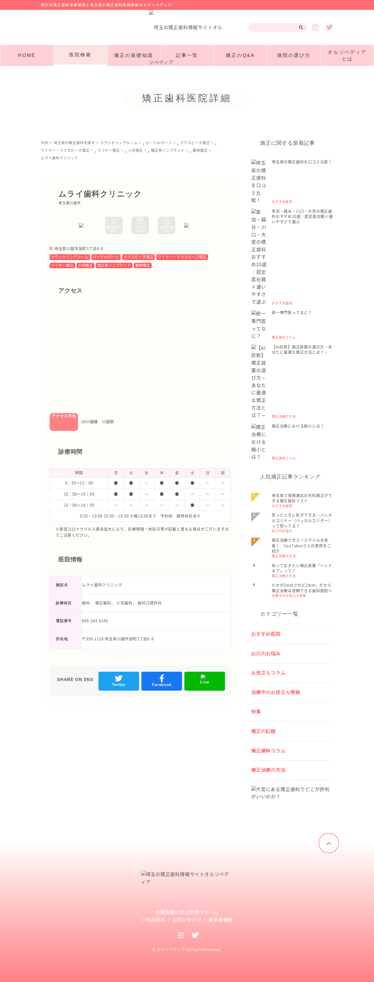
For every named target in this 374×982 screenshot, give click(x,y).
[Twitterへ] (195, 935)
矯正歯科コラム (268, 750)
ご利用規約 (153, 919)
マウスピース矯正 (138, 257)
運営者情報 (220, 919)
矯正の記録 (263, 731)
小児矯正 (85, 265)
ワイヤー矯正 (62, 265)
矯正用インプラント (114, 265)
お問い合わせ (187, 919)
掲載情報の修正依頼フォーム (187, 912)
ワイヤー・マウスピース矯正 (182, 257)
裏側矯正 (142, 265)
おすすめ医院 (266, 633)
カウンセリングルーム (70, 257)
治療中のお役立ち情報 (275, 692)
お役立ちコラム (268, 672)
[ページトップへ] (328, 843)
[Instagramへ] (181, 935)
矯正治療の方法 (268, 769)
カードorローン (106, 257)
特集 (256, 711)
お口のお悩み (266, 653)
